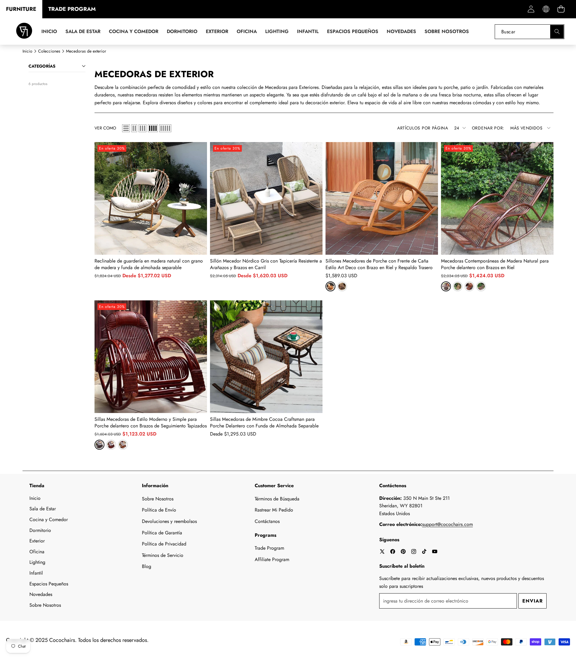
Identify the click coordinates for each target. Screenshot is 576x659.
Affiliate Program (272, 559)
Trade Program (269, 548)
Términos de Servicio (162, 555)
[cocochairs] (24, 31)
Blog (146, 566)
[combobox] (529, 31)
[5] (165, 128)
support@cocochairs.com (447, 524)
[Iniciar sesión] (531, 9)
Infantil (36, 572)
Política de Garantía (162, 532)
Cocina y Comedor (48, 519)
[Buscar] (557, 31)
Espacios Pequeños (48, 583)
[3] (142, 128)
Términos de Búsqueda (277, 498)
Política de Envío (159, 509)
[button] (561, 9)
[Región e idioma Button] (546, 9)
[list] (126, 128)
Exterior (37, 540)
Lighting (37, 562)
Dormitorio (40, 530)
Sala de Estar (42, 508)
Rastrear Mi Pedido (274, 509)
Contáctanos (267, 521)
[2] (134, 128)
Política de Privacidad (164, 543)
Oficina (36, 551)
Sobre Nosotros (45, 605)
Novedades (40, 594)
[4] (153, 128)
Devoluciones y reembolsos (169, 521)
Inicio (34, 498)
